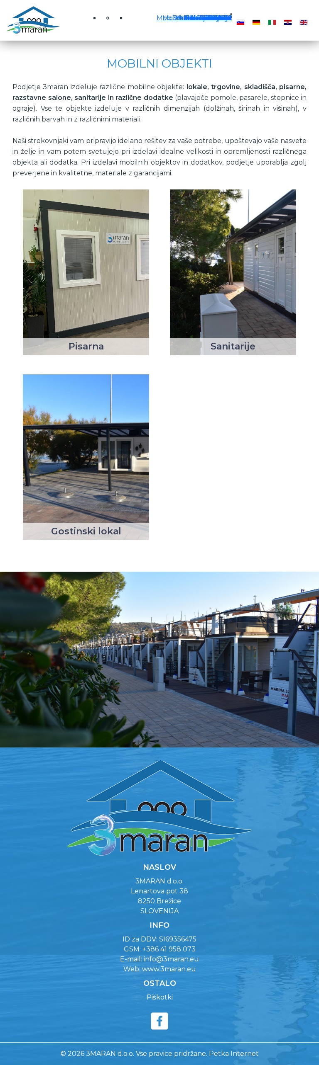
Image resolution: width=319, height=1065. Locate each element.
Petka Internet (234, 1054)
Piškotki (160, 997)
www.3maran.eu (169, 969)
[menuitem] (218, 18)
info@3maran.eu (171, 959)
